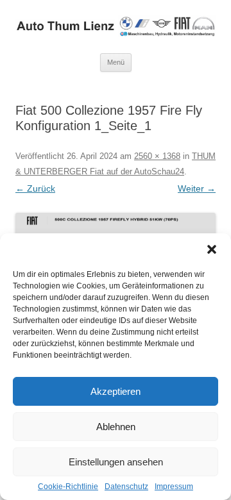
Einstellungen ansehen (116, 461)
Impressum (174, 486)
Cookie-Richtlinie (68, 486)
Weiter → (197, 188)
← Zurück (35, 188)
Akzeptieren (115, 391)
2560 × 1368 (157, 156)
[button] (211, 249)
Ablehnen (115, 426)
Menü (115, 62)
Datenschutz (126, 486)
